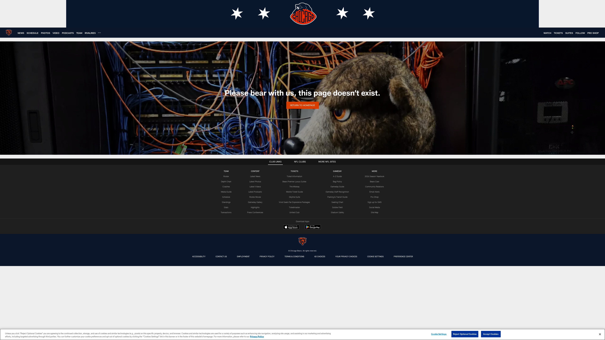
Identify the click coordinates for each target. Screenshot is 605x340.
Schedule (226, 197)
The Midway (294, 186)
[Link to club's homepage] (9, 32)
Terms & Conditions (294, 256)
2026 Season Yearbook (374, 176)
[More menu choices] (99, 32)
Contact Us (221, 256)
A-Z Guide (337, 176)
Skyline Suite (294, 197)
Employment (243, 256)
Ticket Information (294, 176)
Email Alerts (374, 192)
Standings (226, 202)
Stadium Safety (337, 212)
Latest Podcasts (255, 192)
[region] (302, 334)
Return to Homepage (302, 105)
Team (226, 171)
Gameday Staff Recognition (337, 192)
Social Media (374, 207)
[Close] (599, 334)
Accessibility (198, 256)
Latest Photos (255, 181)
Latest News (255, 176)
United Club (294, 212)
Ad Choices (319, 256)
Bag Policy (337, 181)
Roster (226, 176)
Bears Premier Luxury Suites (294, 181)
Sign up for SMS (375, 202)
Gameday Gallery (255, 202)
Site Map (374, 212)
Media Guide (226, 192)
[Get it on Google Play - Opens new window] (312, 228)
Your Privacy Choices (346, 256)
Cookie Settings (375, 256)
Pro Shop (375, 197)
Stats (226, 207)
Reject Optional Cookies (465, 334)
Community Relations (374, 186)
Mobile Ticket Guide (294, 192)
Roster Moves (255, 197)
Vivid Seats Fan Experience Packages (294, 202)
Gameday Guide (337, 186)
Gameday (337, 171)
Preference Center (403, 256)
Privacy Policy (267, 256)
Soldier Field (337, 207)
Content (255, 171)
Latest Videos (255, 186)
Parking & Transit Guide (337, 197)
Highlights (255, 207)
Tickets (294, 171)
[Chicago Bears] (302, 241)
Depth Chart (226, 181)
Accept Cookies (490, 334)
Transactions (226, 212)
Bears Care (374, 181)
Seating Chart (337, 202)
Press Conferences (255, 212)
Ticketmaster (294, 207)
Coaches (226, 186)
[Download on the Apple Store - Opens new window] (291, 227)
